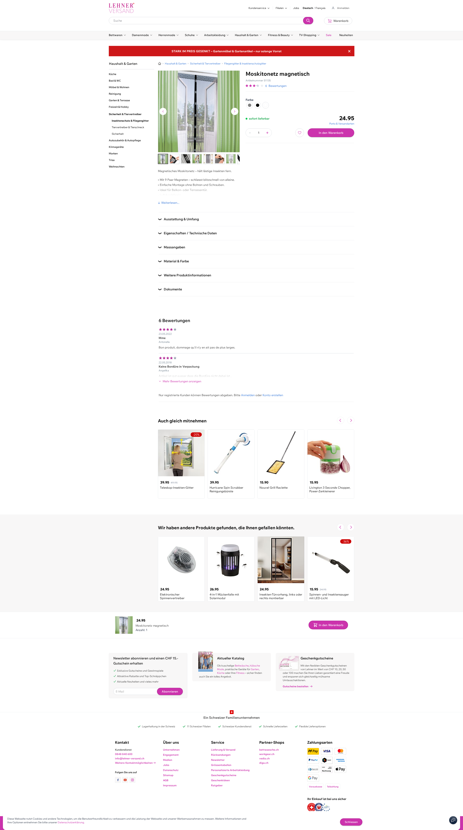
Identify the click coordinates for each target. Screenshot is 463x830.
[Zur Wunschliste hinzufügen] (299, 132)
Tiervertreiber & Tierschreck (128, 127)
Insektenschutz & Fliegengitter (130, 120)
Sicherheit (118, 133)
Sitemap (168, 775)
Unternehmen (171, 749)
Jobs (296, 8)
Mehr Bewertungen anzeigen (182, 381)
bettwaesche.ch (269, 749)
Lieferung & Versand (223, 749)
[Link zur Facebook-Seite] (118, 780)
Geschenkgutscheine (223, 775)
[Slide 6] (219, 159)
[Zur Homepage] (159, 63)
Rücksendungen (220, 754)
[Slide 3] (186, 159)
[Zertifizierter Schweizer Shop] (311, 807)
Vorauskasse (315, 786)
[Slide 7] (231, 159)
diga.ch (263, 762)
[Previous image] (163, 111)
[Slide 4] (197, 159)
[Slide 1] (163, 159)
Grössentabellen (221, 765)
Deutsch (308, 8)
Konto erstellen (273, 395)
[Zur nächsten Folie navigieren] (350, 420)
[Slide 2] (174, 159)
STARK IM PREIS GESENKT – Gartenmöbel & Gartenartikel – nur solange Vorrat (226, 51)
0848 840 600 (123, 754)
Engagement (171, 754)
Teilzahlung (333, 786)
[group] (255, 86)
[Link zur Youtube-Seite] (126, 780)
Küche (220, 673)
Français (320, 8)
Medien (167, 760)
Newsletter (218, 760)
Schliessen (351, 822)
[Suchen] (308, 20)
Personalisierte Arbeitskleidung (230, 770)
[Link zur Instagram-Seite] (132, 780)
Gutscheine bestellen (295, 686)
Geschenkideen (220, 780)
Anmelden (248, 395)
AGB (165, 780)
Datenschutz (170, 770)
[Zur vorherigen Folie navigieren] (340, 420)
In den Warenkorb (331, 133)
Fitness (240, 673)
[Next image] (234, 111)
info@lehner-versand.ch (129, 758)
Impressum (170, 785)
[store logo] (121, 8)
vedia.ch (264, 758)
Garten (255, 669)
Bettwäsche (242, 665)
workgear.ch (266, 754)
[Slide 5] (208, 159)
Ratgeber (217, 785)
